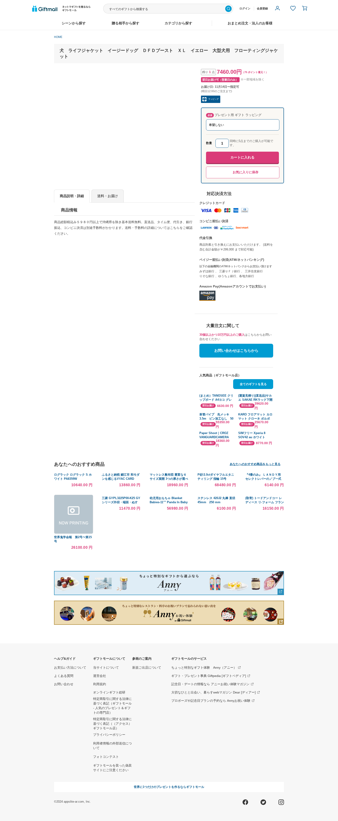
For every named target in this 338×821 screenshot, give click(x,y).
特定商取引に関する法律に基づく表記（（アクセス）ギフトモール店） (112, 723)
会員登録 (262, 8)
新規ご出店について (146, 667)
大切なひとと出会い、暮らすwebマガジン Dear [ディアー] (213, 692)
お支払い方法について (70, 667)
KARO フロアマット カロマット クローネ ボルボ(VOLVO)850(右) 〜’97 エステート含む (255, 417)
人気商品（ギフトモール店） (220, 375)
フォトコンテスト (106, 757)
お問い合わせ (63, 684)
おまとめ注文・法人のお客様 (250, 23)
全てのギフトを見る (253, 384)
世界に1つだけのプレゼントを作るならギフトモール (169, 787)
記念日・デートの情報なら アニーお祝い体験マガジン (210, 684)
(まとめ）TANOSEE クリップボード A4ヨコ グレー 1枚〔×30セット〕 (216, 398)
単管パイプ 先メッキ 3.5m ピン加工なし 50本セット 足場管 (216, 417)
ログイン (244, 8)
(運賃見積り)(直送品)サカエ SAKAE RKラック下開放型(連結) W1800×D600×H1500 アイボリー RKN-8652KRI (255, 398)
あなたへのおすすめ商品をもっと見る (255, 464)
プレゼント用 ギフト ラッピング (234, 115)
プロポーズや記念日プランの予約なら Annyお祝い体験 (210, 700)
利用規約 (99, 684)
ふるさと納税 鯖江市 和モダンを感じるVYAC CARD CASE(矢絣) (121, 479)
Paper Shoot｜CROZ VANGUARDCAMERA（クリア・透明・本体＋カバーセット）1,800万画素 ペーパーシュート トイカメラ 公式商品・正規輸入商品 (216, 435)
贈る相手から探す (125, 23)
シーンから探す (74, 23)
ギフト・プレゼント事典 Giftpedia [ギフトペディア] (208, 676)
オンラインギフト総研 (109, 692)
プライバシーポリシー (109, 734)
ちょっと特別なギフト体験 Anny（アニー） (204, 667)
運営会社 (99, 676)
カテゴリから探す (178, 23)
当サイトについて (106, 667)
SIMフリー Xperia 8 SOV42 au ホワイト (251, 435)
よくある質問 (63, 676)
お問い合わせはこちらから (236, 350)
